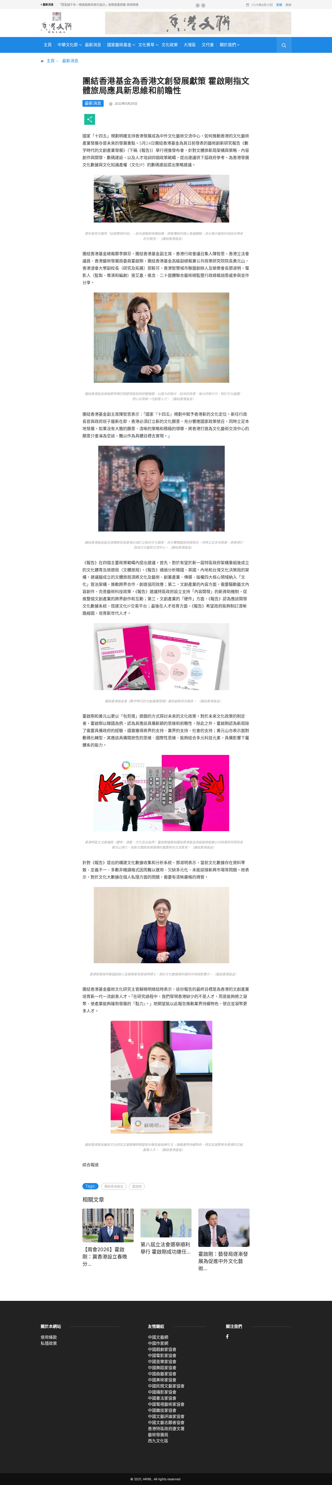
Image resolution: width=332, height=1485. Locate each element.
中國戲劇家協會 (162, 1349)
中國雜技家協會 (162, 1410)
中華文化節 (68, 45)
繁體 (279, 5)
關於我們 (228, 45)
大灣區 (190, 45)
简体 (288, 5)
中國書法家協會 (162, 1398)
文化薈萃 (146, 45)
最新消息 (93, 45)
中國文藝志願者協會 (166, 1422)
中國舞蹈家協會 (162, 1367)
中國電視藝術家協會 (166, 1404)
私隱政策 (49, 1343)
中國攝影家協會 (162, 1392)
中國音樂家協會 (162, 1361)
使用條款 (49, 1337)
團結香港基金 (113, 1186)
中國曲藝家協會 (162, 1373)
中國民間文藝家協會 (166, 1386)
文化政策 (169, 45)
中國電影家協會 (162, 1355)
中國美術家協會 (162, 1380)
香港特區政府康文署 (166, 1428)
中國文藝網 (158, 1337)
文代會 (208, 45)
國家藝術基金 (119, 45)
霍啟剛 (137, 1186)
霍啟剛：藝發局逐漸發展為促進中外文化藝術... (223, 1261)
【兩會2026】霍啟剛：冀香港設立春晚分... (104, 1256)
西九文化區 (158, 1441)
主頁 (48, 45)
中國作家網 (158, 1343)
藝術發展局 (158, 1434)
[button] (197, 5)
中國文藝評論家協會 (166, 1416)
